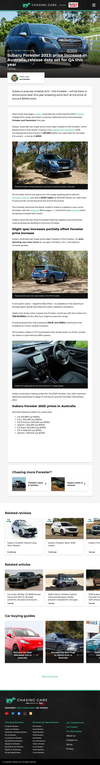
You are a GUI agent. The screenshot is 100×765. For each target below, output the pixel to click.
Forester (80, 114)
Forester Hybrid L (21, 198)
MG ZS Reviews (10, 735)
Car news (17, 50)
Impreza (75, 210)
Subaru (38, 114)
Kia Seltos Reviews (11, 726)
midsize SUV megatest (63, 130)
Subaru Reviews (38, 744)
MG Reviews (37, 726)
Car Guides (72, 727)
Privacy (70, 749)
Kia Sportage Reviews (13, 752)
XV (54, 210)
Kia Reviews (37, 738)
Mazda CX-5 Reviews (12, 744)
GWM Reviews (38, 735)
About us (70, 736)
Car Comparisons (75, 722)
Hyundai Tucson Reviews (14, 747)
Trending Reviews (14, 722)
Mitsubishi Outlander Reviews (16, 732)
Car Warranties (74, 731)
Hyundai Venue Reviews (14, 741)
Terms (69, 744)
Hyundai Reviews (39, 741)
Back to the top (50, 676)
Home (9, 50)
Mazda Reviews (38, 750)
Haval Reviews (38, 729)
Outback (34, 210)
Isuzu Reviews (38, 747)
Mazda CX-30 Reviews (13, 750)
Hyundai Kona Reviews (13, 738)
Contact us (71, 740)
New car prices (28, 50)
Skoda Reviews (38, 732)
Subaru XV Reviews (12, 729)
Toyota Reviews (38, 752)
